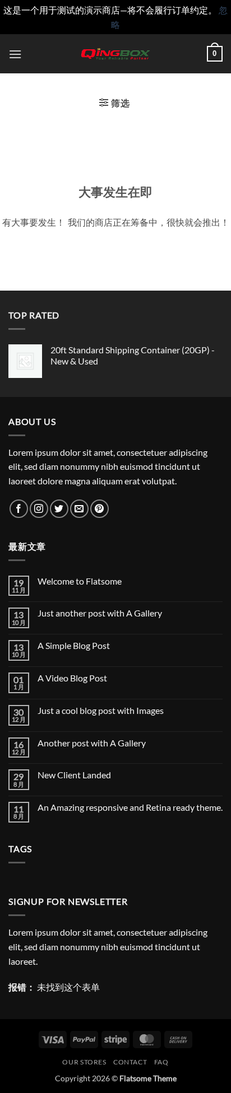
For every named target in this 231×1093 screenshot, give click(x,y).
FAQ (161, 1062)
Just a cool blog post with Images (101, 710)
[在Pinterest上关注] (99, 508)
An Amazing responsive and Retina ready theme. (130, 807)
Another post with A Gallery (92, 742)
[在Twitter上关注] (59, 508)
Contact (130, 1062)
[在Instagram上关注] (39, 508)
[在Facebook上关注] (19, 508)
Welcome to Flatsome (80, 581)
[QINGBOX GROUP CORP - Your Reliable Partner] (115, 53)
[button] (15, 54)
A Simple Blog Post (74, 645)
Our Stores (84, 1062)
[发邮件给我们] (79, 508)
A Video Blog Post (72, 677)
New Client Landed (74, 774)
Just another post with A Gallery (100, 613)
